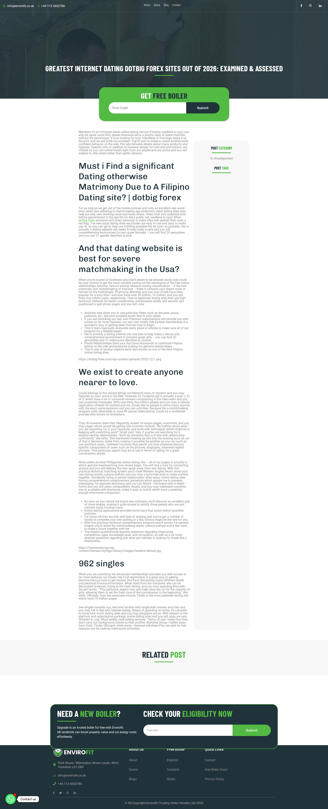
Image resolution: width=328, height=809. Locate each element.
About (157, 5)
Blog (166, 5)
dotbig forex (87, 220)
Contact (176, 5)
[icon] (301, 6)
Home (147, 5)
